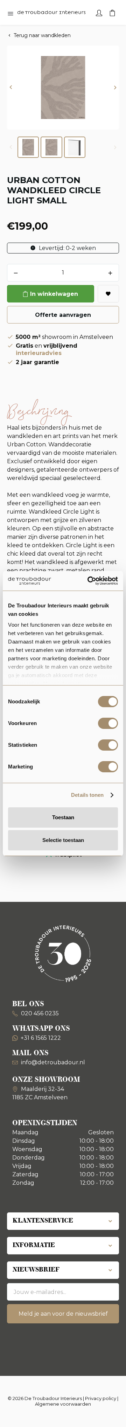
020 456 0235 (39, 1013)
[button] (11, 87)
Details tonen (87, 795)
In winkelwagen (54, 294)
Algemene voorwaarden (63, 1404)
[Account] (99, 12)
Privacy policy (100, 1398)
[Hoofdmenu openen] (10, 14)
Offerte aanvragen (63, 315)
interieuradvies (39, 353)
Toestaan (63, 817)
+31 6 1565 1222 (41, 1038)
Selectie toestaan (63, 840)
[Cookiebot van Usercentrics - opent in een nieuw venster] (89, 580)
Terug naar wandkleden (42, 35)
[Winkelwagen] (112, 12)
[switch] (108, 723)
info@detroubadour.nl (53, 1062)
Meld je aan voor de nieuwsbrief (63, 1313)
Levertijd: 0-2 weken (66, 248)
